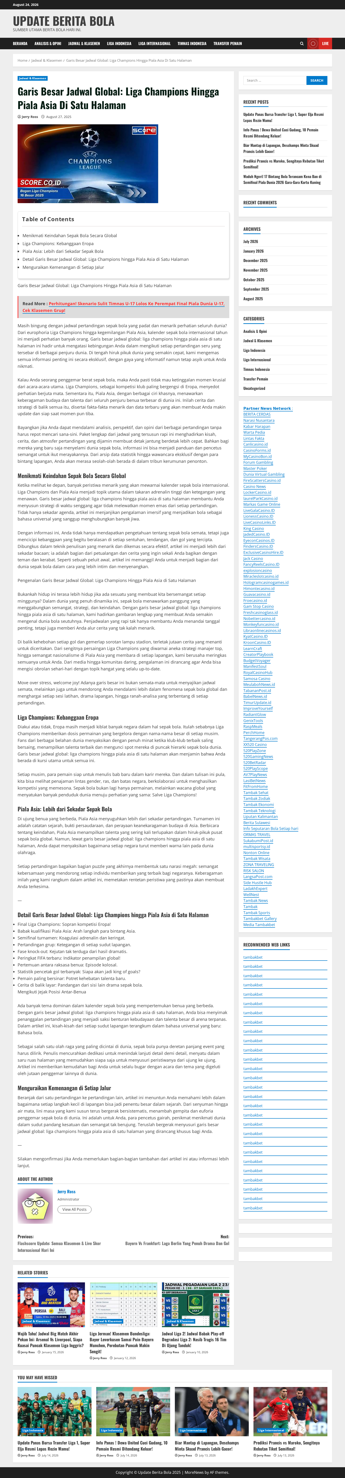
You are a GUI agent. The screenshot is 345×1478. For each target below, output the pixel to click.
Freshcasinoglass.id (260, 612)
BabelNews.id (255, 696)
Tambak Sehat (255, 792)
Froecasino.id (255, 600)
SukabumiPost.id (258, 840)
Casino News (254, 486)
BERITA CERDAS (257, 414)
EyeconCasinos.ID (259, 540)
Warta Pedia (254, 432)
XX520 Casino (255, 744)
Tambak (250, 906)
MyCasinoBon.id (257, 456)
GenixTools (253, 720)
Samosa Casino (256, 678)
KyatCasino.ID (255, 636)
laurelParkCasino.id (260, 498)
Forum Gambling (258, 462)
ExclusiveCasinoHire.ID (263, 552)
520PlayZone (254, 750)
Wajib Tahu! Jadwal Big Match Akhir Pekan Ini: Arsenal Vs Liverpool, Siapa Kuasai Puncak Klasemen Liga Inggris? (51, 1339)
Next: (177, 1239)
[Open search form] (302, 43)
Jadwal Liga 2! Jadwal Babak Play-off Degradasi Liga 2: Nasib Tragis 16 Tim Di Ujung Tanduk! (194, 1339)
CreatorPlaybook (258, 654)
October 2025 (253, 279)
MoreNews (194, 1472)
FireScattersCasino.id (262, 480)
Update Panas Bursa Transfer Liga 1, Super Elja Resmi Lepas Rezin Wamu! (54, 1445)
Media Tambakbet (259, 924)
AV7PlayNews (255, 774)
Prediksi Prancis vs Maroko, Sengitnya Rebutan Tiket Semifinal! (286, 1445)
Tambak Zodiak (256, 798)
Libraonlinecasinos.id (262, 630)
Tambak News (255, 900)
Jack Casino (253, 558)
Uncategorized (254, 388)
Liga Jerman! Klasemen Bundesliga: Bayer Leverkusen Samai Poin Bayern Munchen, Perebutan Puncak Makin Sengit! (121, 1342)
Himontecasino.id (259, 588)
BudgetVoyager (257, 660)
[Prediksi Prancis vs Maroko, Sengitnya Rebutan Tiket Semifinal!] (290, 1411)
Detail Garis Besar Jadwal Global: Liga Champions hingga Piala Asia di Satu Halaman (106, 259)
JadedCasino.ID (256, 534)
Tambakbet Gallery (260, 918)
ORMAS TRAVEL (256, 834)
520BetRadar (254, 762)
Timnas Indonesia (192, 43)
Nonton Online (256, 852)
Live (325, 43)
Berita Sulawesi (256, 822)
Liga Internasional (154, 43)
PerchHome (253, 732)
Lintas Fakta (253, 438)
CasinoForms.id (257, 450)
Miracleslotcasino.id (261, 576)
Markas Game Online (261, 504)
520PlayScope (255, 768)
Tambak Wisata (256, 858)
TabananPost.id (257, 690)
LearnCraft (252, 648)
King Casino (253, 528)
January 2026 (253, 251)
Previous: (59, 1243)
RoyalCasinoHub (257, 672)
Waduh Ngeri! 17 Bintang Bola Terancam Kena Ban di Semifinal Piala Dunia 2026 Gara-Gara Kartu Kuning (282, 179)
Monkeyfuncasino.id (261, 624)
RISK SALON (253, 870)
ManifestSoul (254, 666)
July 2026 (250, 241)
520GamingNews (258, 756)
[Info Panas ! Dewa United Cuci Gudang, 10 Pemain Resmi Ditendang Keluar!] (133, 1411)
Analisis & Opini (47, 43)
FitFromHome (255, 786)
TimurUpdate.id (257, 702)
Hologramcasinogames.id (266, 582)
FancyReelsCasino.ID (261, 564)
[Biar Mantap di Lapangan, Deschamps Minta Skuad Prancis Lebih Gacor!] (212, 1411)
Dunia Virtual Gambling (264, 474)
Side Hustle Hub (257, 882)
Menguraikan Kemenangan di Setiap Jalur (63, 267)
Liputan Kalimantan (260, 816)
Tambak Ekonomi (258, 804)
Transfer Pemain (228, 43)
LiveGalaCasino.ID (259, 510)
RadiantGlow (254, 714)
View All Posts (74, 1209)
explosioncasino (257, 570)
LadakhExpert (255, 888)
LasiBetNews (254, 780)
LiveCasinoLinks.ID (259, 522)
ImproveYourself (258, 708)
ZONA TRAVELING (258, 864)
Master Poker (255, 468)
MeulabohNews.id (259, 684)
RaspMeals (252, 726)
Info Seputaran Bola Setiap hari (270, 828)
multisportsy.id (256, 846)
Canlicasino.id (255, 444)
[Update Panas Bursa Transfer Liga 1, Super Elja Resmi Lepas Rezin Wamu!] (55, 1411)
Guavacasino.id (256, 594)
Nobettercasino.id (259, 618)
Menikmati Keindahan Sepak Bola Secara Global (70, 235)
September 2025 (256, 289)
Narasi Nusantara (259, 420)
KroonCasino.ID (257, 642)
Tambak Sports (256, 912)
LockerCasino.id (257, 492)
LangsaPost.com (257, 876)
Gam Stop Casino (258, 606)
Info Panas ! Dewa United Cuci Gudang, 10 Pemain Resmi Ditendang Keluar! (280, 133)
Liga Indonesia (119, 43)
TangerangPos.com (260, 738)
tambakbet (253, 957)
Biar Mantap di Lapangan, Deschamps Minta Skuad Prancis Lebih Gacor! (207, 1445)
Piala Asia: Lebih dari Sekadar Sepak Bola (63, 251)
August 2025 (253, 298)
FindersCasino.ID (258, 546)
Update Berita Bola (64, 20)
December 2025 (255, 260)
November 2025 (255, 270)
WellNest (251, 894)
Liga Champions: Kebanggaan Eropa (58, 243)
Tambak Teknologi (259, 810)
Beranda (20, 43)
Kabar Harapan (256, 426)
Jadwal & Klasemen (84, 43)
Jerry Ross (30, 116)
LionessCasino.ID (258, 516)
